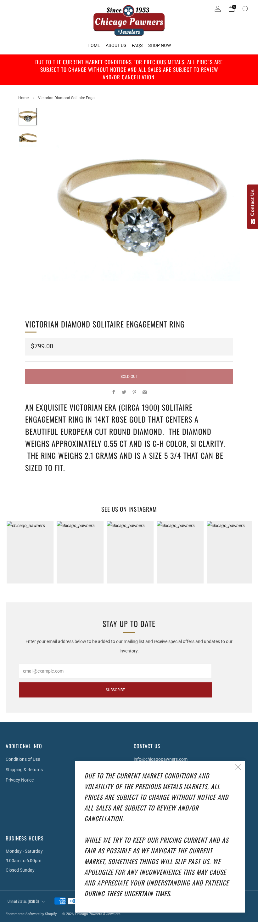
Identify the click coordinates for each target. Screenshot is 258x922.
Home (23, 98)
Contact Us (252, 204)
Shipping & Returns (24, 769)
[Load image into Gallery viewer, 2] (28, 139)
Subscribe (115, 690)
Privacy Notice (20, 780)
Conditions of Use (23, 759)
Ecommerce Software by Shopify (31, 914)
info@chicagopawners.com (161, 759)
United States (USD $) (23, 901)
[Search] (245, 9)
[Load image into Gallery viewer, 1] (28, 117)
